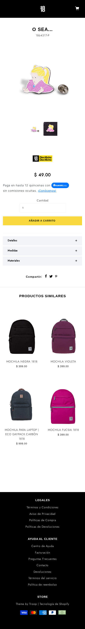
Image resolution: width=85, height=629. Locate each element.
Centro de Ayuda (42, 546)
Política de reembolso (42, 585)
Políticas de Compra (42, 520)
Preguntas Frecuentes (42, 559)
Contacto (42, 565)
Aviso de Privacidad (42, 514)
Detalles (12, 240)
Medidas (13, 250)
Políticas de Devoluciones (43, 527)
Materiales (14, 260)
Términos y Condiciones (43, 507)
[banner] (43, 9)
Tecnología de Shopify (54, 604)
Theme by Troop (26, 604)
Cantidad (42, 200)
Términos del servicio (42, 578)
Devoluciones (42, 572)
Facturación (42, 553)
